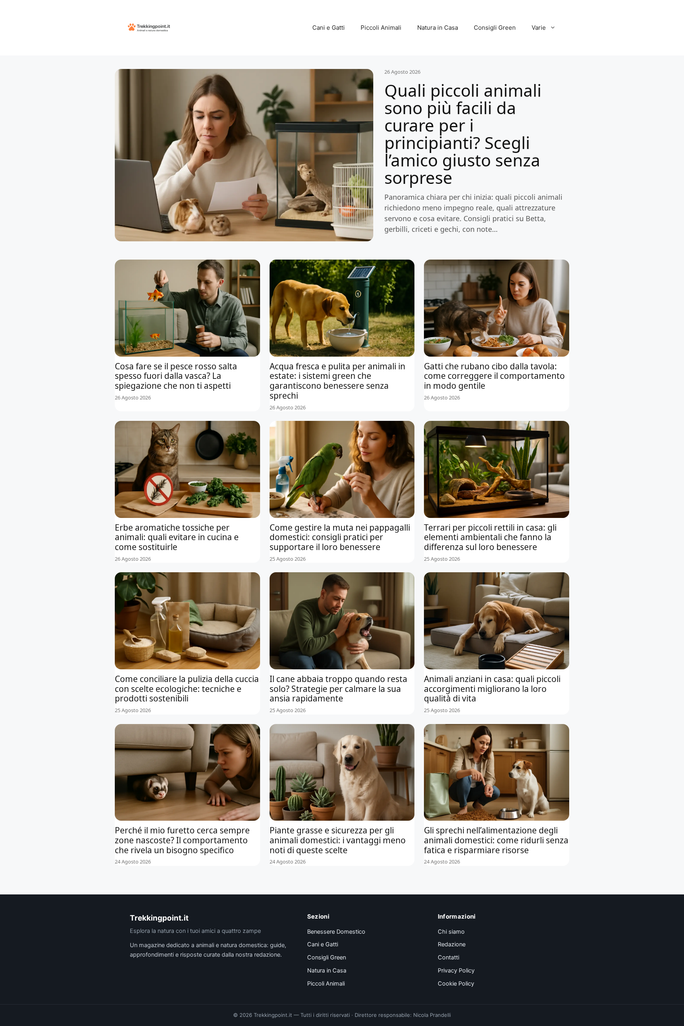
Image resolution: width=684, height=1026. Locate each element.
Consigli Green (495, 27)
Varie (539, 27)
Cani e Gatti (328, 27)
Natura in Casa (437, 27)
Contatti (448, 957)
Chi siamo (451, 931)
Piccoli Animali (381, 27)
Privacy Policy (456, 970)
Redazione (452, 944)
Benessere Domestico (336, 931)
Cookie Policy (456, 983)
